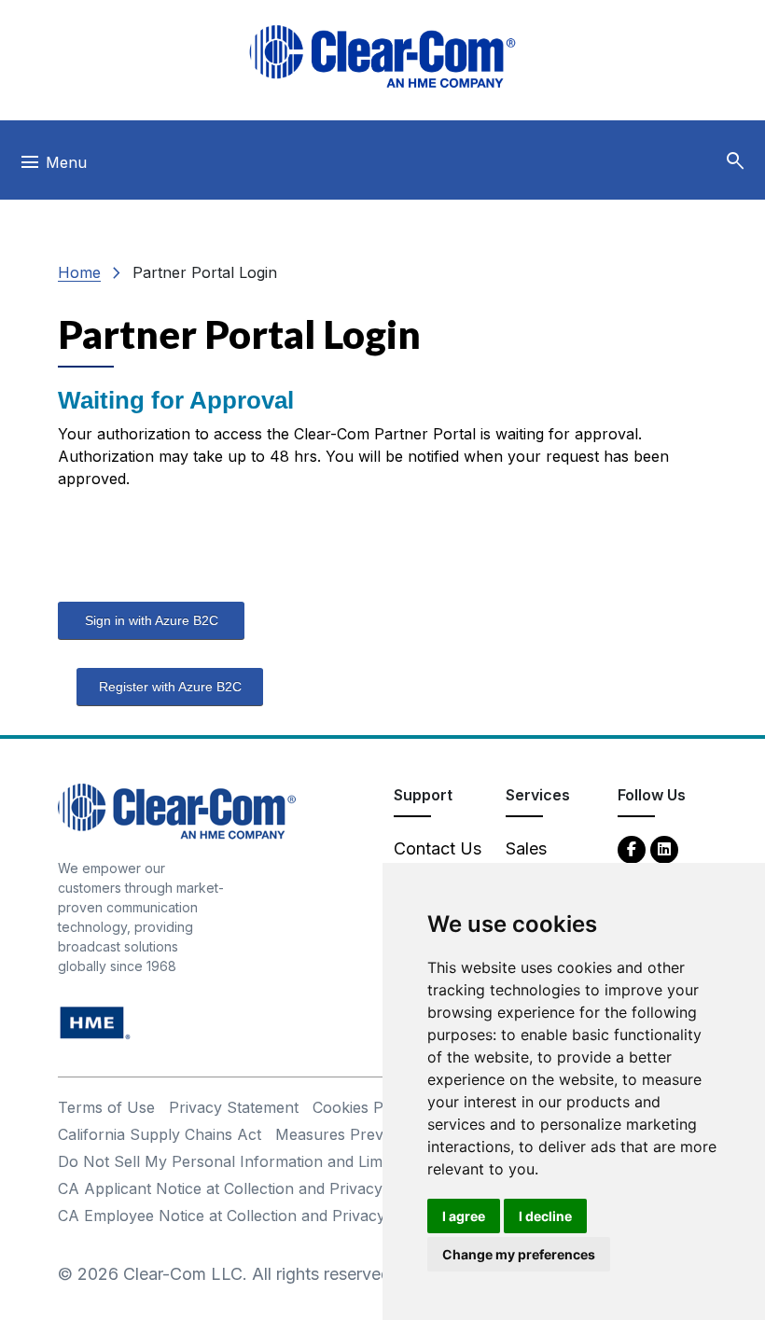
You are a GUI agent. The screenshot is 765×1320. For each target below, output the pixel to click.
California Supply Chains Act (159, 1134)
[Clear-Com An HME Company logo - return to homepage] (177, 810)
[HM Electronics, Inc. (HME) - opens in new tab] (95, 1022)
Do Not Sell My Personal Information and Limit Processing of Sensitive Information (352, 1161)
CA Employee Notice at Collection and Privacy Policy (245, 1215)
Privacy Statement (234, 1107)
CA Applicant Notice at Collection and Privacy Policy (244, 1188)
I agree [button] (463, 1216)
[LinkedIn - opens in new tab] (664, 848)
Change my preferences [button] (518, 1254)
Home (79, 272)
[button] (735, 161)
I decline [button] (545, 1216)
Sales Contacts (541, 861)
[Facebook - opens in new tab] (632, 848)
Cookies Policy (364, 1107)
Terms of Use (106, 1107)
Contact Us (437, 848)
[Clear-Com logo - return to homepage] (382, 56)
